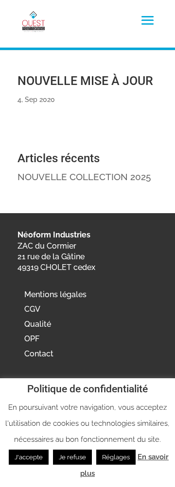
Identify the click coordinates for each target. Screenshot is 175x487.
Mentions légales (55, 294)
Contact (38, 353)
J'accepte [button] (29, 457)
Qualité (37, 324)
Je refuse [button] (72, 457)
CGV (32, 309)
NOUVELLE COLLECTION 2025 (84, 176)
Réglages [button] (116, 457)
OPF (31, 338)
